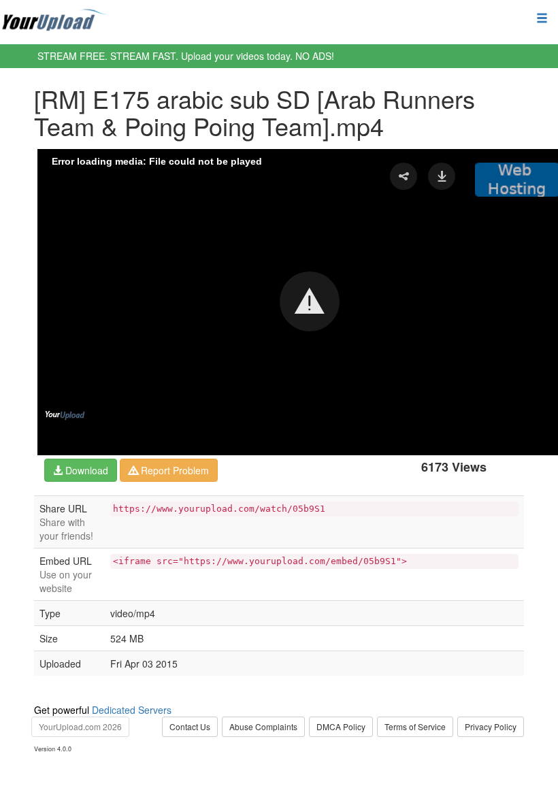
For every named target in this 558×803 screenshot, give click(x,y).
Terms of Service (415, 726)
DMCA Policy (340, 726)
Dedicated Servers (131, 710)
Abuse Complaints (263, 726)
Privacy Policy (490, 726)
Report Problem (173, 470)
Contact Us (189, 726)
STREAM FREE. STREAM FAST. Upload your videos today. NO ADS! (185, 56)
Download (85, 470)
